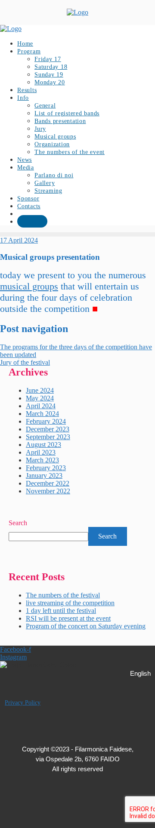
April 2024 (41, 405)
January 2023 (44, 475)
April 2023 (41, 452)
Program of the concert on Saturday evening (86, 626)
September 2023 (48, 436)
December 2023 (47, 429)
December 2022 (47, 483)
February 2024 (46, 421)
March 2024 (42, 413)
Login (32, 222)
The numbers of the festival (63, 595)
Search (18, 522)
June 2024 (40, 390)
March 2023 (42, 460)
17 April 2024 (19, 240)
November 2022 (48, 491)
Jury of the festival (25, 362)
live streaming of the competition (70, 602)
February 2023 (46, 467)
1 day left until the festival (61, 610)
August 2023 (43, 444)
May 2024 (40, 398)
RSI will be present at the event (68, 618)
